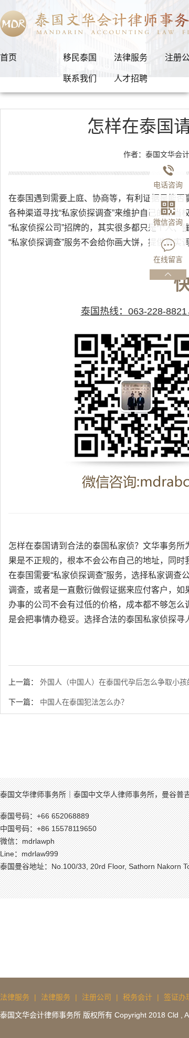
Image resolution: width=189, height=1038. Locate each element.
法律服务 (131, 57)
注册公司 (96, 997)
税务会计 (137, 997)
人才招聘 (131, 78)
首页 (8, 57)
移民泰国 (80, 57)
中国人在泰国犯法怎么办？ (84, 702)
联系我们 (80, 78)
